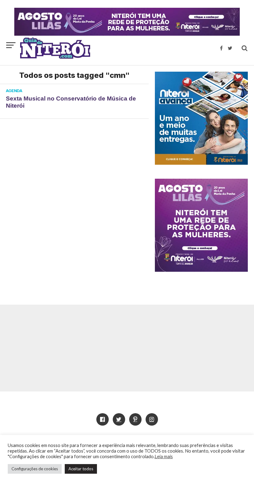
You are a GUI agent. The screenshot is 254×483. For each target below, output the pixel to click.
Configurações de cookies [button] (34, 468)
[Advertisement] (127, 348)
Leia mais (164, 456)
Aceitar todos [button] (80, 468)
